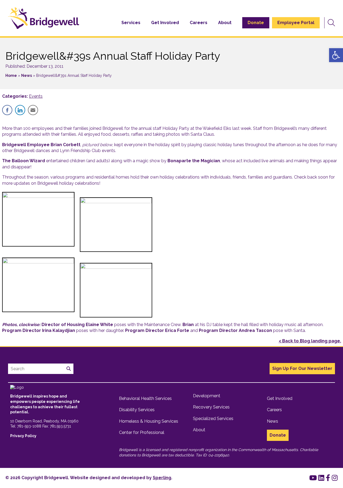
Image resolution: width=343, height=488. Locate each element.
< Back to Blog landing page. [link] (310, 340)
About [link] (225, 22)
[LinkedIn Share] (20, 110)
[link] (336, 55)
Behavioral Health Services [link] (145, 398)
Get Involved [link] (165, 22)
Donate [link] (256, 22)
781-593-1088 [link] (29, 426)
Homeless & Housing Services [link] (148, 421)
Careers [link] (198, 22)
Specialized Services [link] (213, 418)
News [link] (26, 75)
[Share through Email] (33, 110)
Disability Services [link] (137, 409)
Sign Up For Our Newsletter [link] (302, 368)
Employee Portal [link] (295, 22)
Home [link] (11, 75)
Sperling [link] (162, 477)
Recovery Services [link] (211, 407)
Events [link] (36, 96)
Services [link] (130, 22)
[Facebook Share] (7, 110)
